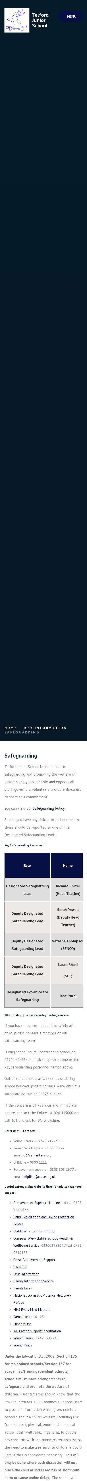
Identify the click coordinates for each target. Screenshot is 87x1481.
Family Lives (22, 1288)
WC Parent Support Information (37, 1331)
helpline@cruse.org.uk (39, 1176)
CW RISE (19, 1266)
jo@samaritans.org (37, 1155)
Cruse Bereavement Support (34, 1259)
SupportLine (22, 1324)
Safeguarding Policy (48, 808)
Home (10, 727)
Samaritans (21, 1316)
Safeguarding (22, 732)
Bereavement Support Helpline (36, 1202)
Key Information (45, 727)
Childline (19, 1231)
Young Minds (22, 1345)
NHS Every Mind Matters (31, 1309)
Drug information (26, 1274)
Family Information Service (33, 1281)
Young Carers (23, 1338)
